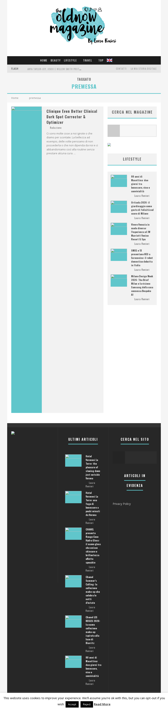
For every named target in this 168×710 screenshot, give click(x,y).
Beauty (56, 60)
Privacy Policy (122, 504)
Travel (87, 60)
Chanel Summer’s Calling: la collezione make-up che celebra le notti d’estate (93, 589)
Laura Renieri (142, 195)
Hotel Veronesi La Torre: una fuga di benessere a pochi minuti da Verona (93, 504)
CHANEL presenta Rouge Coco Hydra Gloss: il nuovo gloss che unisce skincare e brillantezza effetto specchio (93, 546)
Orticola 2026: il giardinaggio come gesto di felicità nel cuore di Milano (142, 208)
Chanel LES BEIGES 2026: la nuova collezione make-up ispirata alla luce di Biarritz (93, 630)
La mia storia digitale (144, 68)
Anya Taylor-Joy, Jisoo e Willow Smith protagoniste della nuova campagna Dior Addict (79, 69)
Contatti (121, 68)
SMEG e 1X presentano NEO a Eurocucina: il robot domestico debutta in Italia (142, 258)
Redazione (55, 127)
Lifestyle (70, 60)
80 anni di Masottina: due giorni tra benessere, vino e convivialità (140, 184)
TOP (100, 60)
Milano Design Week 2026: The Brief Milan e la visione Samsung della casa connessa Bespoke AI (142, 285)
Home (43, 60)
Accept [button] (72, 704)
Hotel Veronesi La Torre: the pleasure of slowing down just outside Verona (93, 467)
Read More (102, 704)
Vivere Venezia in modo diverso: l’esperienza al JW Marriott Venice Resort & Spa (140, 232)
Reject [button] (87, 704)
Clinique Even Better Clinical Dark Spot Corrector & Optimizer (72, 116)
